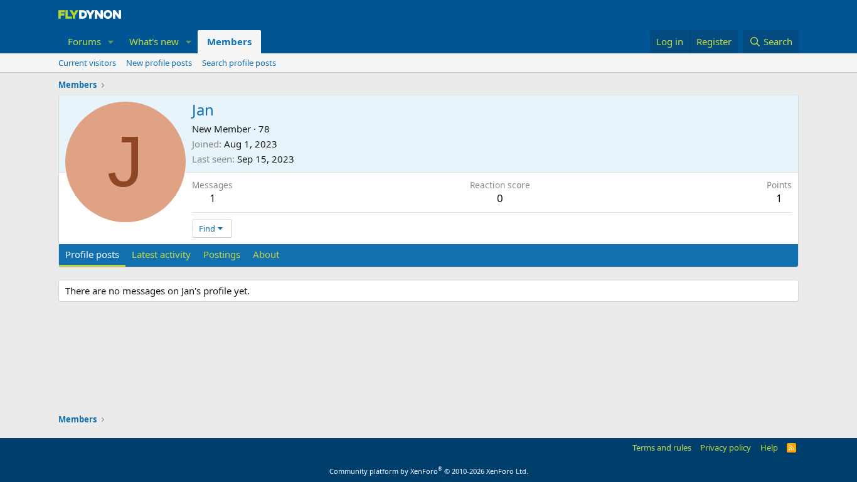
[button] (111, 41)
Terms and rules (661, 447)
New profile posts (159, 62)
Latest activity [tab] (161, 254)
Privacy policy (725, 447)
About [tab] (266, 254)
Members (229, 41)
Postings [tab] (221, 254)
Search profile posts (239, 62)
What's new (154, 41)
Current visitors (87, 62)
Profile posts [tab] (92, 254)
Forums (84, 41)
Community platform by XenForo (428, 471)
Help (769, 447)
